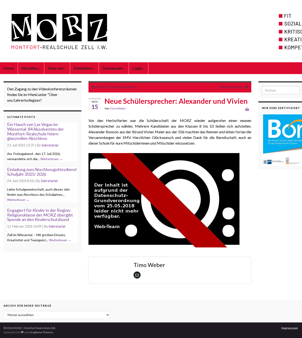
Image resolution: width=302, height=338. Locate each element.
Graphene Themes (41, 332)
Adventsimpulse (231, 87)
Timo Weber (118, 108)
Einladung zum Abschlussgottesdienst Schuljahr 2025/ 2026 (42, 172)
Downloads (112, 68)
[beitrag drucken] (247, 109)
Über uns (56, 68)
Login (137, 68)
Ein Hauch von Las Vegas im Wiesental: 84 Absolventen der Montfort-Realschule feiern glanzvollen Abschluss (35, 131)
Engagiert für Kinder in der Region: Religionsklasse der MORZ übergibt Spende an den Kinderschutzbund (40, 215)
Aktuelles (30, 68)
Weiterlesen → (51, 159)
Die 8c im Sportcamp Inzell (116, 87)
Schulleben (83, 68)
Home (9, 68)
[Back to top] (291, 327)
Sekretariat (50, 145)
